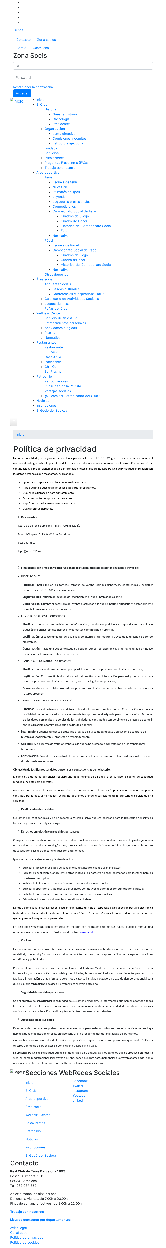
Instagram (80, 1091)
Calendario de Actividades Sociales (72, 299)
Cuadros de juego (74, 255)
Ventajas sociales (58, 391)
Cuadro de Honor (74, 221)
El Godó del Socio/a (51, 410)
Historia (50, 109)
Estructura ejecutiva (68, 143)
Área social (44, 279)
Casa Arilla (53, 357)
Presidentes (61, 124)
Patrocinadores (56, 381)
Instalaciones (54, 158)
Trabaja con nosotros (61, 168)
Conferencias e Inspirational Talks (78, 294)
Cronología (61, 119)
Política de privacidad (27, 1237)
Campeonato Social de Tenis (75, 211)
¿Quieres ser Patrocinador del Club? (72, 396)
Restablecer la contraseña (33, 87)
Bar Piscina (53, 371)
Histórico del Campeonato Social (86, 226)
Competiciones (64, 206)
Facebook (80, 1081)
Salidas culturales (66, 289)
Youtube (79, 1095)
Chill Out (51, 367)
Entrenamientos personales (65, 323)
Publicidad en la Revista (63, 386)
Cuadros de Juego (75, 216)
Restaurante (54, 347)
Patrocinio (44, 376)
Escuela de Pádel (66, 245)
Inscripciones (46, 405)
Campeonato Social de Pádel (75, 250)
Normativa (61, 235)
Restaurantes (46, 342)
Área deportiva (48, 172)
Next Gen (60, 187)
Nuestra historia (65, 114)
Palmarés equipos (66, 192)
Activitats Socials (58, 284)
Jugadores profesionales (71, 202)
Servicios (52, 153)
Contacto (23, 40)
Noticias (42, 401)
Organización (55, 129)
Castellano (41, 48)
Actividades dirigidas (61, 328)
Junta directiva (64, 134)
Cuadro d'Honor (73, 260)
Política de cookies (24, 1242)
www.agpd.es (88, 932)
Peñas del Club (56, 308)
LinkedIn (79, 1100)
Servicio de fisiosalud (61, 318)
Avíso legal (18, 1228)
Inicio (40, 100)
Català (21, 48)
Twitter (78, 1086)
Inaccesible (53, 362)
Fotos (65, 231)
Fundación (52, 148)
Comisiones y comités (69, 138)
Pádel (49, 240)
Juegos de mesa (57, 303)
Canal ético (19, 1233)
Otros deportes (56, 274)
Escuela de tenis (65, 182)
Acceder (22, 93)
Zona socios (46, 40)
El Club (41, 104)
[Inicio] (17, 101)
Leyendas (60, 197)
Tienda (18, 30)
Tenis (48, 177)
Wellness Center (48, 313)
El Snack (51, 352)
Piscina (50, 333)
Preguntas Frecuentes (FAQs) (67, 163)
